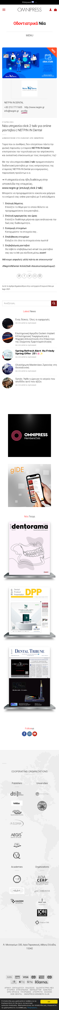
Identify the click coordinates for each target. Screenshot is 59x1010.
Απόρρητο (38, 992)
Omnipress (39, 138)
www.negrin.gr (10, 187)
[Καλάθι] (55, 9)
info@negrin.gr (11, 111)
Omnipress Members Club (36, 994)
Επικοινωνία (22, 990)
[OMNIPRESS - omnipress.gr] (29, 9)
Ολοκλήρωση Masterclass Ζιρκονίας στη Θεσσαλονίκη (36, 366)
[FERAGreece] (17, 879)
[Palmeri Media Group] (17, 845)
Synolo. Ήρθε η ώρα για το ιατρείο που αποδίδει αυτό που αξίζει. (35, 380)
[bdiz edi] (42, 901)
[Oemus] (17, 823)
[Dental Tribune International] (16, 793)
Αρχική (8, 988)
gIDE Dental (16, 994)
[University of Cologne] (42, 794)
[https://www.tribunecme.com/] (42, 922)
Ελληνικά (26, 2)
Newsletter (36, 990)
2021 (8, 289)
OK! (49, 1002)
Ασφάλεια (47, 990)
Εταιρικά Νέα (8, 122)
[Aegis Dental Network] (17, 834)
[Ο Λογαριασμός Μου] (50, 9)
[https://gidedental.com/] (42, 891)
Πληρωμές (26, 992)
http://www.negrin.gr (34, 107)
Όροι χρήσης (13, 992)
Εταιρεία (11, 990)
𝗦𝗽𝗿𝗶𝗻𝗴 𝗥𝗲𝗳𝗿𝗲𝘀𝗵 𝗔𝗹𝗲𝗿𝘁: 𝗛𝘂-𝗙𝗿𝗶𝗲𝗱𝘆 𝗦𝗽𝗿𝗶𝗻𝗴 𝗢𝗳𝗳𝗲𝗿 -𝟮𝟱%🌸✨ (34, 352)
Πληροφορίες (32, 1007)
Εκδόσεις (30, 988)
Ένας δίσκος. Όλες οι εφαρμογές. (32, 319)
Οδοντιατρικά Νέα (45, 988)
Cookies (48, 992)
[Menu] (4, 9)
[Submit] (54, 303)
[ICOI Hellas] (42, 912)
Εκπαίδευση (18, 988)
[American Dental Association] (42, 880)
